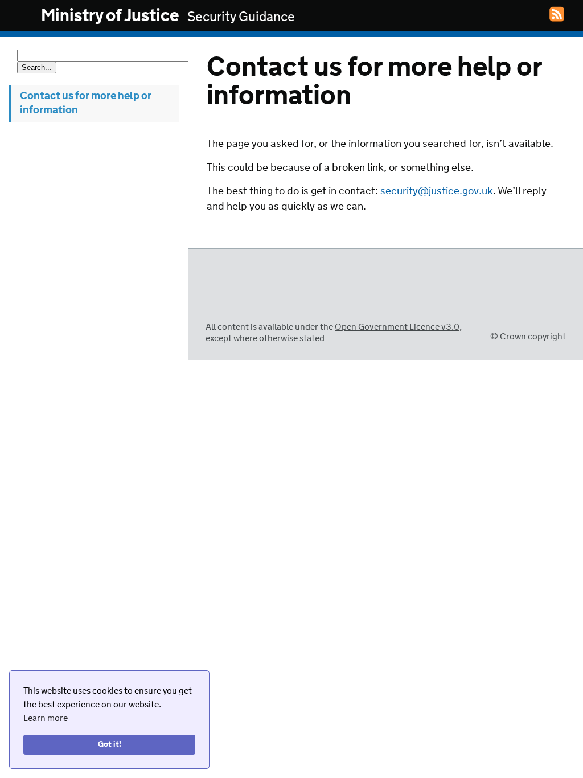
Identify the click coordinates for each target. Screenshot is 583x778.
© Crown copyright (528, 337)
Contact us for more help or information (85, 103)
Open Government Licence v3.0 (397, 327)
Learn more (45, 718)
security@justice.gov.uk (436, 191)
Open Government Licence (217, 306)
